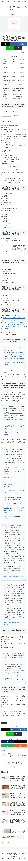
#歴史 (18, 358)
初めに (14, 23)
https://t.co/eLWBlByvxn (9, 484)
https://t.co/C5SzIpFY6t (13, 673)
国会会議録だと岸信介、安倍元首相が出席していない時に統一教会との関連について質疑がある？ (14, 90)
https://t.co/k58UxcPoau (16, 413)
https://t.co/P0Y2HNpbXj (9, 350)
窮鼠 (9, 753)
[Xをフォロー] (20, 741)
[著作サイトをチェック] (7, 741)
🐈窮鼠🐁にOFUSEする (14, 759)
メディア (4, 723)
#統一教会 (14, 358)
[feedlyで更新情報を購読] (7, 745)
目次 (12, 56)
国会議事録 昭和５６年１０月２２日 (10, 477)
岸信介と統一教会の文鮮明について (12, 94)
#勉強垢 (22, 358)
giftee (20, 762)
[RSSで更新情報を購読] (20, 745)
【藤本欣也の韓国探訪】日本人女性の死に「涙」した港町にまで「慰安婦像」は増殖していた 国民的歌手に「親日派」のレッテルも (13, 324)
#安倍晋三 (8, 358)
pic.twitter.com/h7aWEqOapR (11, 675)
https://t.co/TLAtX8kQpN (18, 352)
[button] (18, 48)
